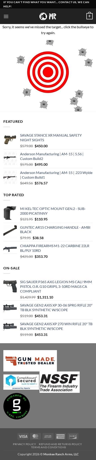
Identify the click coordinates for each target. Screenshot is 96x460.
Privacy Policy (24, 444)
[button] (6, 16)
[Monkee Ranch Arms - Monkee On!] (48, 16)
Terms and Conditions (48, 447)
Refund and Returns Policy (60, 444)
